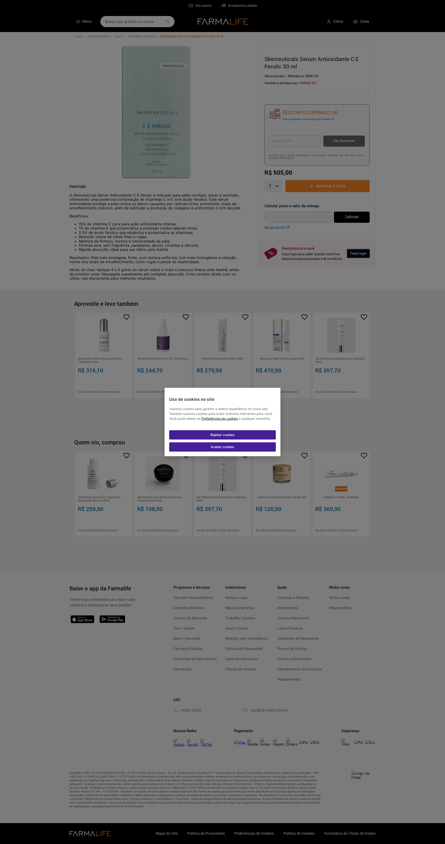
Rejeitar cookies (222, 435)
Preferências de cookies (219, 418)
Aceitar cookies (222, 447)
